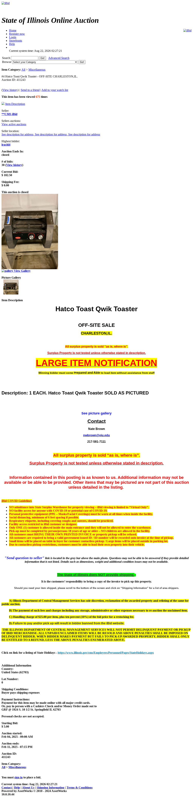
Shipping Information (50, 787)
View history (10, 90)
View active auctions (14, 124)
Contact (7, 787)
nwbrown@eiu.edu (96, 435)
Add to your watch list (54, 90)
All (23, 69)
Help (17, 787)
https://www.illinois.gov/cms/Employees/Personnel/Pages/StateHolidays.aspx (106, 652)
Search (6, 58)
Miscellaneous (36, 69)
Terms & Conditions (80, 787)
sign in (18, 777)
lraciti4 (6, 144)
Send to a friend (30, 90)
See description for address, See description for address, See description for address (51, 134)
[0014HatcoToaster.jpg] (11, 293)
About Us (28, 787)
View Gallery (22, 270)
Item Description (15, 103)
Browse (7, 61)
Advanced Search (58, 58)
